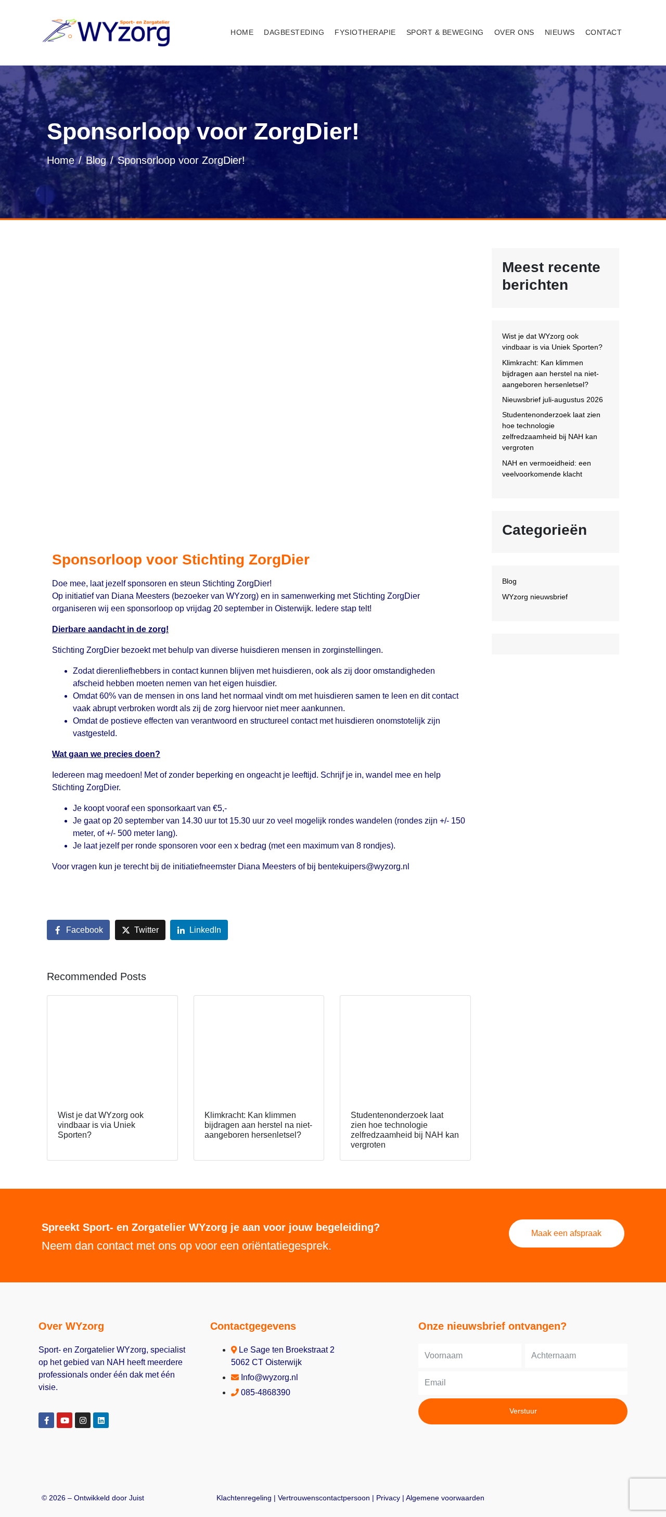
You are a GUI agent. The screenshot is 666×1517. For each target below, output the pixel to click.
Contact (603, 32)
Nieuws (560, 32)
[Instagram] (83, 1420)
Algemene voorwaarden (445, 1498)
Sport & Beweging (445, 32)
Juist (136, 1498)
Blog (509, 581)
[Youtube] (64, 1420)
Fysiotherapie (365, 32)
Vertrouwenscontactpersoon (324, 1498)
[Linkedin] (101, 1420)
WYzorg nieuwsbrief (535, 597)
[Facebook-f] (46, 1420)
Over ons (514, 32)
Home (241, 32)
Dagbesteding (294, 32)
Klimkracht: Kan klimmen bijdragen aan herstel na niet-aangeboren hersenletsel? (550, 373)
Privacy (388, 1498)
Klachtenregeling (244, 1498)
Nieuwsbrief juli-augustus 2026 (552, 399)
